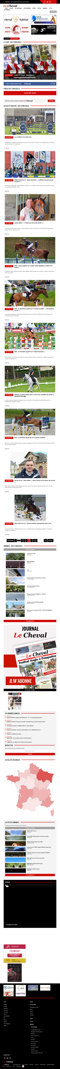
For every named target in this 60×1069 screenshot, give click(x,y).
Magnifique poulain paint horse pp (35, 863)
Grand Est (33, 1039)
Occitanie (33, 1049)
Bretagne (33, 1033)
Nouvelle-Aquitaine (35, 1047)
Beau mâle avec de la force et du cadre (35, 858)
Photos (39, 8)
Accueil (6, 38)
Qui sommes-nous (16, 1064)
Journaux (37, 1064)
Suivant (50, 540)
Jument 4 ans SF (31, 553)
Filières (31, 1013)
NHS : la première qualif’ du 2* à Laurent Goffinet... (30, 437)
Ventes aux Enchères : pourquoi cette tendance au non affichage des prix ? (24, 729)
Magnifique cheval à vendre (33, 869)
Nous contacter (25, 1064)
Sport (6, 8)
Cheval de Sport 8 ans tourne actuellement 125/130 (38, 852)
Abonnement (42, 1064)
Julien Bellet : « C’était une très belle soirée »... (29, 223)
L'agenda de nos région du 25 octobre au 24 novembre (19, 742)
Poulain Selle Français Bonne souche (36, 577)
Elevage (11, 8)
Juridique (32, 1015)
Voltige (5, 1025)
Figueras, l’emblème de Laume (14, 734)
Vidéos (34, 8)
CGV (3, 1066)
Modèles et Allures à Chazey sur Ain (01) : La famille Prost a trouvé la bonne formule (26, 721)
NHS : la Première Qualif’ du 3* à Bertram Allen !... (29, 351)
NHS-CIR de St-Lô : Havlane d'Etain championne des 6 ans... (33, 523)
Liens (14, 1066)
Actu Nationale (18, 8)
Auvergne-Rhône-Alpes (36, 1029)
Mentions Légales (50, 1064)
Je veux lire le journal (30, 690)
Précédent (10, 540)
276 (45, 540)
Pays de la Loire (34, 1050)
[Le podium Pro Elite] (30, 905)
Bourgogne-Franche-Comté (36, 1031)
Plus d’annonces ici (30, 621)
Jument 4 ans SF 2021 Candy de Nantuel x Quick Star (39, 847)
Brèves (31, 1009)
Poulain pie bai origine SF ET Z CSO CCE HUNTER (39, 610)
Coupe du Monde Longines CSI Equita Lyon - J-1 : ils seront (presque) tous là (24, 717)
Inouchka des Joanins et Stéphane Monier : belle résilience (20, 725)
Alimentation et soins (34, 1007)
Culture (31, 1011)
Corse (32, 1037)
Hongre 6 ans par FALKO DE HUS (35, 602)
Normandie (33, 1045)
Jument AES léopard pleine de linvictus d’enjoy (38, 836)
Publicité (31, 1064)
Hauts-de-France (34, 1041)
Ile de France (33, 1043)
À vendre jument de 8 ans (33, 586)
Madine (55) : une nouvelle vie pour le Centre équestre (19, 738)
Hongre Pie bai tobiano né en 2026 (35, 841)
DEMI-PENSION (30, 561)
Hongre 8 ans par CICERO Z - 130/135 (36, 594)
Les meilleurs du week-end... (23, 137)
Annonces (45, 8)
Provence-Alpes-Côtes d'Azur (37, 1052)
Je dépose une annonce (30, 549)
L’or (28, 569)
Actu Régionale (27, 8)
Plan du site (8, 1066)
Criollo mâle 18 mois (31, 830)
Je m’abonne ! (51, 101)
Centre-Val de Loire (35, 1035)
